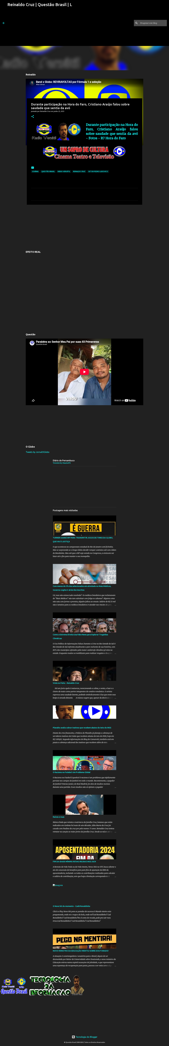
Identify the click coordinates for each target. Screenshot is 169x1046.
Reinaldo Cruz (79, 171)
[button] (32, 116)
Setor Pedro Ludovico (98, 171)
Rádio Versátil (64, 171)
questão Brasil (48, 171)
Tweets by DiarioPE (62, 463)
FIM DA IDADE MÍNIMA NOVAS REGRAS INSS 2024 (74, 862)
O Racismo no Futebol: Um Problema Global (71, 772)
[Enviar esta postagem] (32, 168)
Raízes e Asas (58, 817)
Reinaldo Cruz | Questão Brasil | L (39, 4)
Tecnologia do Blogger (86, 1037)
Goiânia (35, 171)
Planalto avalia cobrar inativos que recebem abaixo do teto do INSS (82, 728)
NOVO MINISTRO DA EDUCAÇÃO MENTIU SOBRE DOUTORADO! (81, 951)
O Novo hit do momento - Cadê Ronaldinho (71, 906)
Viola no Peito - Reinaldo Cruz (66, 683)
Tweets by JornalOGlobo (37, 452)
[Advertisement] (39, 27)
